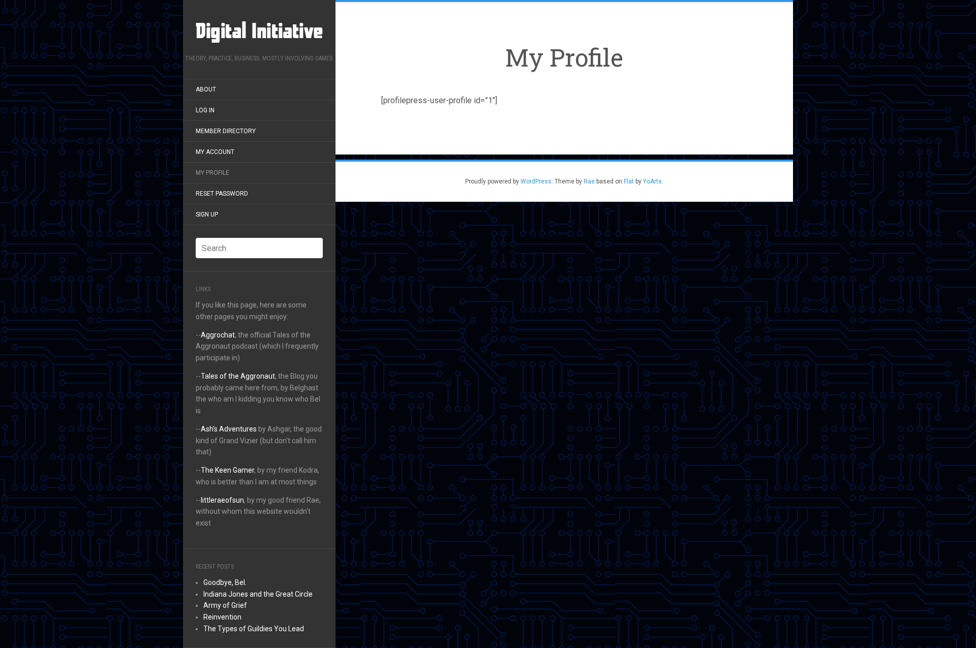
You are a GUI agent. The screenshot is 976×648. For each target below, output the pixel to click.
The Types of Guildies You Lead (253, 629)
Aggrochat (218, 335)
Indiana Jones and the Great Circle (258, 594)
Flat (629, 181)
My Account (215, 152)
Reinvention (222, 617)
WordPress (536, 181)
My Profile (212, 172)
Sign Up (207, 214)
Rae (589, 181)
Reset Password (222, 193)
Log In (205, 110)
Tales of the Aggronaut (238, 376)
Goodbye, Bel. (225, 582)
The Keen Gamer (227, 470)
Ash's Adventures (229, 429)
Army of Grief (225, 605)
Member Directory (226, 131)
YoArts (652, 181)
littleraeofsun (222, 500)
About (206, 89)
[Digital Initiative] (259, 30)
